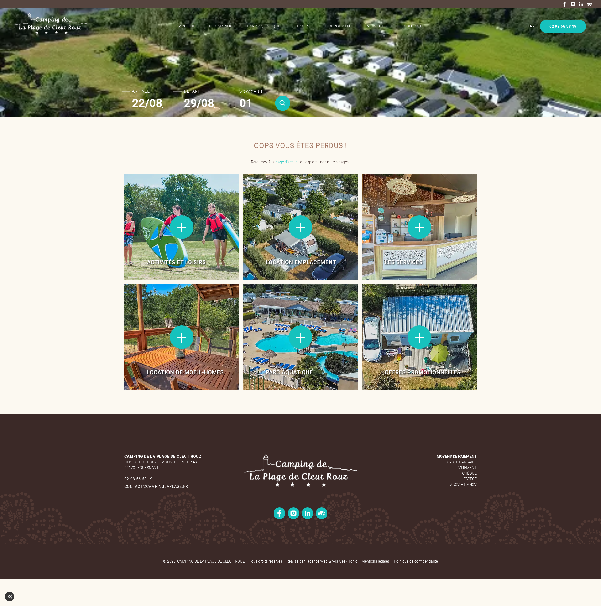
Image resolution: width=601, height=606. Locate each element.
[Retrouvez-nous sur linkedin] (581, 4)
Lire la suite (140, 189)
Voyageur (250, 91)
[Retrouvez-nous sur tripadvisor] (589, 4)
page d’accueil (287, 162)
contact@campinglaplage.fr (156, 486)
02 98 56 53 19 (138, 479)
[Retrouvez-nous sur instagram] (573, 4)
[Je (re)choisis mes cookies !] (9, 596)
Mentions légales (376, 561)
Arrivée (141, 91)
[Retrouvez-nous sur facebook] (565, 4)
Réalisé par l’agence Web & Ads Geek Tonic (321, 561)
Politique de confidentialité (416, 561)
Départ (192, 91)
